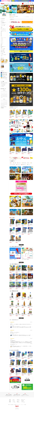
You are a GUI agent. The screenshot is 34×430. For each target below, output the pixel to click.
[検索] (22, 3)
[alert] (21, 19)
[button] (31, 2)
